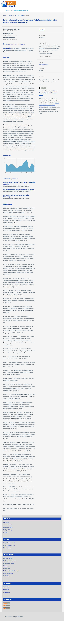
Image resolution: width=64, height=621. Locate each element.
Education (6, 566)
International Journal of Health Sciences (17, 10)
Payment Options (7, 527)
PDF (42, 29)
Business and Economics (9, 561)
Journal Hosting (7, 525)
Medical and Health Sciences (11, 571)
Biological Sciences (8, 558)
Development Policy (8, 563)
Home (4, 15)
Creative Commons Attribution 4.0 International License (48, 93)
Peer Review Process (9, 545)
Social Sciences (7, 576)
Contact (5, 532)
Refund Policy (7, 548)
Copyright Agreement (9, 543)
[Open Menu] (3, 10)
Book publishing (7, 530)
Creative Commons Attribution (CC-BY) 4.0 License (49, 105)
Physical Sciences (8, 573)
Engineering (6, 568)
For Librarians (6, 592)
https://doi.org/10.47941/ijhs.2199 (16, 44)
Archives (10, 15)
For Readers (6, 587)
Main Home (6, 522)
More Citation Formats (45, 56)
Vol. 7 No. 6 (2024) (19, 15)
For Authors (6, 589)
